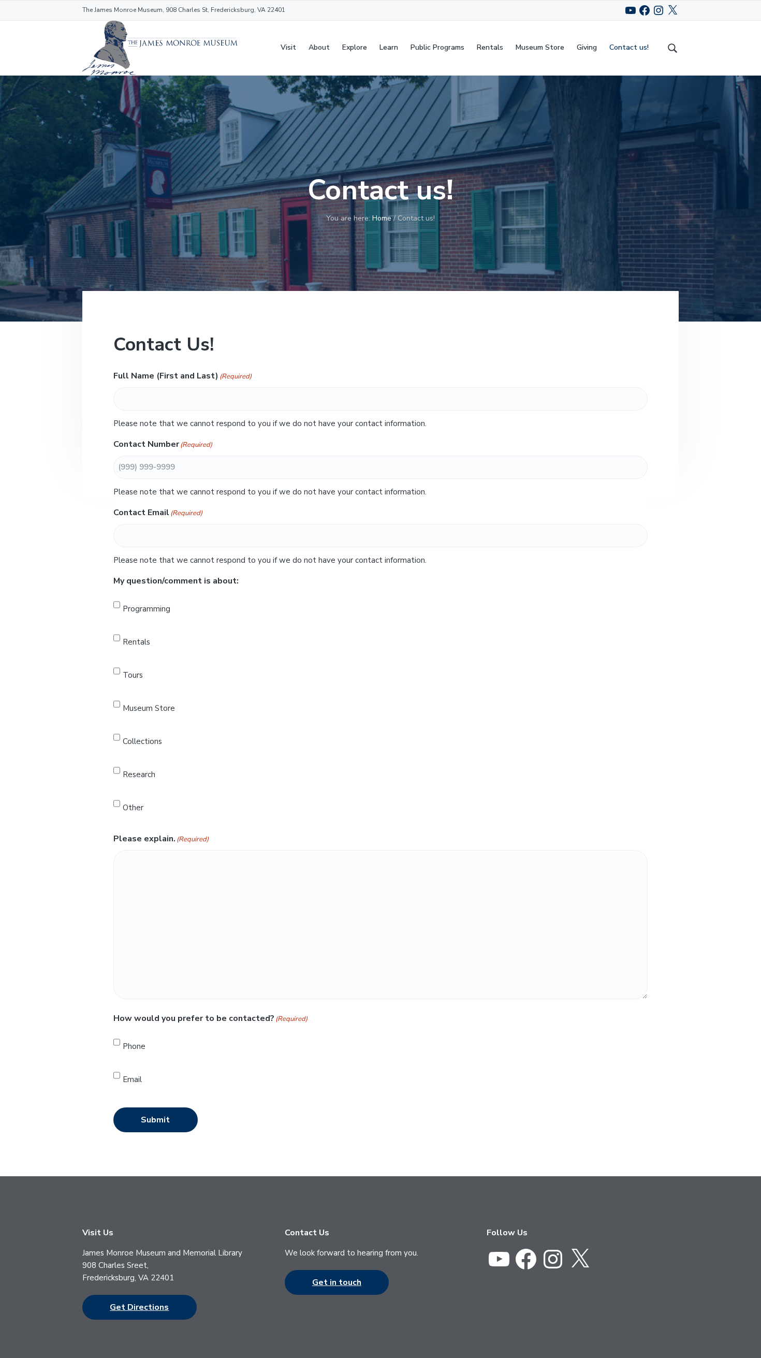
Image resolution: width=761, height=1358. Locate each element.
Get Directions (139, 1307)
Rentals (136, 642)
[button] (672, 47)
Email (132, 1079)
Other (133, 807)
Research (139, 774)
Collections (142, 741)
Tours (133, 675)
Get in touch (336, 1282)
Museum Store (149, 708)
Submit (155, 1120)
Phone (134, 1046)
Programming (146, 609)
